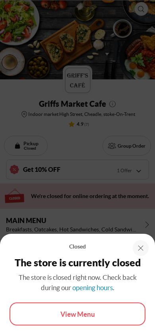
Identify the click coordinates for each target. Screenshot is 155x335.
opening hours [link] (92, 287)
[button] (141, 248)
